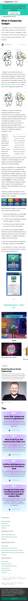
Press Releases (4, 584)
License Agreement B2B (6, 579)
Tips (14, 413)
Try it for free (14, 13)
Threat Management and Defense (9, 566)
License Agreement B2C (21, 578)
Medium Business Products (8, 542)
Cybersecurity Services (6, 563)
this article (4, 188)
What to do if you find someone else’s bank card (14, 440)
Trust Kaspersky (11, 584)
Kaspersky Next (4, 545)
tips (14, 307)
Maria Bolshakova (8, 44)
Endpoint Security (5, 568)
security (21, 305)
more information (10, 595)
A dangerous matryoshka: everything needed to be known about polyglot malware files (14, 493)
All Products (4, 539)
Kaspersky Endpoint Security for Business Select (12, 550)
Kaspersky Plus (4, 523)
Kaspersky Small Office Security (8, 534)
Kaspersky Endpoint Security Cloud (9, 536)
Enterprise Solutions (6, 558)
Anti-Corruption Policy (12, 578)
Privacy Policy (4, 578)
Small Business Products (7, 531)
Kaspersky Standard (5, 521)
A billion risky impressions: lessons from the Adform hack (14, 466)
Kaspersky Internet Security (9, 16)
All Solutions (4, 527)
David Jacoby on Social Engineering (11, 370)
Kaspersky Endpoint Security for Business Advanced (12, 552)
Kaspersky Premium (5, 525)
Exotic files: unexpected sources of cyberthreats (14, 417)
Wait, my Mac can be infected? (9, 357)
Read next (5, 365)
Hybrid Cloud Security (6, 570)
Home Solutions (5, 517)
